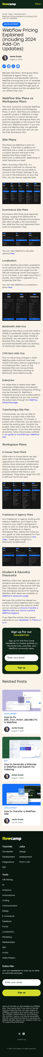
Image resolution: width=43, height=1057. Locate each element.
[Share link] (4, 66)
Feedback (7, 921)
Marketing (7, 937)
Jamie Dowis (16, 57)
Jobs (22, 847)
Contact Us (21, 1039)
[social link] (19, 1033)
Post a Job (24, 862)
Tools (5, 875)
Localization (8, 932)
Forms (5, 927)
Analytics (6, 890)
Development (19, 14)
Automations (8, 895)
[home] (9, 4)
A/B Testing (7, 880)
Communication (9, 906)
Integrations (8, 862)
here (12, 254)
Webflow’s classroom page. (15, 596)
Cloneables (7, 852)
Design (22, 852)
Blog (10, 14)
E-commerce (8, 916)
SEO (4, 867)
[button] (38, 4)
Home (4, 14)
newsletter (24, 620)
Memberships (8, 942)
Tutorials (7, 847)
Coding (5, 901)
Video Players (8, 958)
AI (3, 885)
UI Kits (5, 953)
